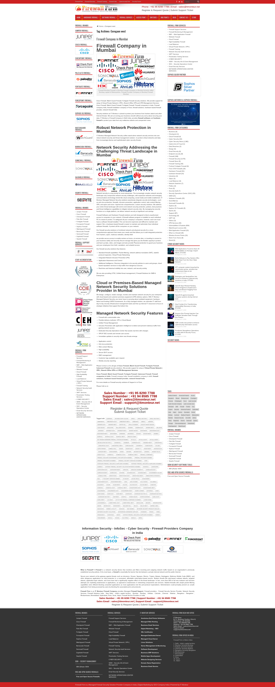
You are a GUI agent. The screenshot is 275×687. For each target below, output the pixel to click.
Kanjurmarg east (113, 490)
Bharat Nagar (133, 430)
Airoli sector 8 (154, 418)
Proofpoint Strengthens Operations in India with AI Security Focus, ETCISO (187, 332)
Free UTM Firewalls (175, 168)
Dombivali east (120, 454)
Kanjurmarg (101, 490)
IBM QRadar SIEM (175, 468)
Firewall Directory (90, 1)
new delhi (188, 417)
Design (171, 149)
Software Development (149, 649)
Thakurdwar (101, 517)
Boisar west (147, 433)
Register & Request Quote (155, 10)
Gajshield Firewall (82, 236)
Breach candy (132, 436)
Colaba (157, 445)
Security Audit (173, 191)
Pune (170, 188)
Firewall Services (126, 17)
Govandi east (131, 472)
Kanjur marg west (149, 487)
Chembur (126, 442)
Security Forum (136, 1)
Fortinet (188, 406)
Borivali (99, 436)
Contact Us (183, 17)
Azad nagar (101, 427)
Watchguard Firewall (83, 229)
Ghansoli (146, 466)
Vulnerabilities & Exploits (177, 225)
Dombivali (110, 454)
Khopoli (123, 496)
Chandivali (117, 442)
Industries (172, 176)
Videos (171, 220)
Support (171, 213)
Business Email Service (149, 666)
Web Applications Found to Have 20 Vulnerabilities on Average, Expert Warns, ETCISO (187, 250)
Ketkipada (150, 490)
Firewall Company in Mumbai (112, 39)
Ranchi (182, 420)
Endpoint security (175, 154)
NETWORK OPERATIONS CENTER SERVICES (83, 415)
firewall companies (146, 454)
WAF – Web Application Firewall (179, 34)
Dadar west (147, 448)
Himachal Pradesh (185, 409)
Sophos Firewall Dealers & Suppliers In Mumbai (138, 514)
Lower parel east (114, 502)
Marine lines (154, 505)
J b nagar (126, 478)
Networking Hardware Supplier (128, 511)
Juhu (125, 481)
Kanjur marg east (135, 487)
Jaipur (171, 178)
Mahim (99, 505)
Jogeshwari (145, 478)
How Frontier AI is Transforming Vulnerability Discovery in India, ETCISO (186, 306)
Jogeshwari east (102, 481)
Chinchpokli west (117, 445)
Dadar (121, 448)
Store (194, 17)
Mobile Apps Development (150, 656)
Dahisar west (102, 451)
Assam (193, 395)
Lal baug (110, 499)
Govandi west (142, 472)
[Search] (198, 1)
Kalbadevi (100, 484)
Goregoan (113, 472)
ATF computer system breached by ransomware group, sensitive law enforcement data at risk (187, 269)
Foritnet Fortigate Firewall (177, 166)
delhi (177, 406)
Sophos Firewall (81, 226)
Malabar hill (127, 505)
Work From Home (175, 238)
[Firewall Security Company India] (96, 11)
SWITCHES (153, 17)
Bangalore (171, 398)
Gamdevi (99, 466)
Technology (173, 215)
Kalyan (125, 484)
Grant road (112, 475)
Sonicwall (188, 420)
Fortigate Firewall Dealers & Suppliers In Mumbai (112, 463)
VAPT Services (81, 392)
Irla (98, 478)
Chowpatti (139, 445)
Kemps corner (139, 490)
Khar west (119, 493)
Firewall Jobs (113, 1)
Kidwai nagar (133, 496)
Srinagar (170, 423)
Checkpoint (172, 134)
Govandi (121, 472)
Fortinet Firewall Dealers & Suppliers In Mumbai (146, 463)
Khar (157, 490)
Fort (145, 460)
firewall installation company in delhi (140, 376)
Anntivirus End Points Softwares (153, 618)
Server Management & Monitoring (153, 646)
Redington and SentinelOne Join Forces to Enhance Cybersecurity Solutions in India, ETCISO (186, 278)
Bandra (130, 427)
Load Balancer (81, 379)
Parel (158, 511)
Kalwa (108, 484)
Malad (136, 505)
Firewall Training (102, 1)
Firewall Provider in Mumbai (143, 457)
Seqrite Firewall (81, 239)
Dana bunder (113, 451)
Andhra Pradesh (172, 395)
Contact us (105, 366)
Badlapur (110, 427)
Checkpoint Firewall (83, 217)
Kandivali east (110, 487)
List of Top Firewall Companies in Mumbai (128, 499)
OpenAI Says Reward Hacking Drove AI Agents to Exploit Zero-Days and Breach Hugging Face (186, 287)
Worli (140, 517)
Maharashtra (157, 502)
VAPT (171, 218)
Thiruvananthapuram (180, 423)
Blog (174, 17)
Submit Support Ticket (181, 10)
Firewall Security (174, 159)
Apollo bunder (133, 424)
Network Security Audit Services (179, 52)
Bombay (156, 433)
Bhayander (113, 433)
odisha (194, 417)
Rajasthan (176, 420)
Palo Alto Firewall (82, 219)
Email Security (174, 151)
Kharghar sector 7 (104, 496)
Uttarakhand (191, 423)
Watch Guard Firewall (137, 366)
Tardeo (157, 514)
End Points (165, 17)
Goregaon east (151, 469)
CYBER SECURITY (82, 399)
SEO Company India (161, 685)
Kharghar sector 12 (140, 493)
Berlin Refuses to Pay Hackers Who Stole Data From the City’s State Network (187, 260)
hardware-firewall (175, 173)
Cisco (184, 401)
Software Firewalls (175, 198)
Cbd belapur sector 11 (104, 442)
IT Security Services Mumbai (111, 478)
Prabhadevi (101, 514)
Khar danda (101, 493)
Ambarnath (100, 421)
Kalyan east (133, 484)
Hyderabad (195, 409)
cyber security (192, 401)
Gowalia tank (102, 475)
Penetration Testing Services (178, 56)
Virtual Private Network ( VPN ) (179, 47)
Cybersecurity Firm (124, 1)
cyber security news (189, 404)
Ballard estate (120, 427)
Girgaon (125, 469)
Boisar (138, 433)
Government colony (155, 472)
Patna (169, 420)
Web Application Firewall (177, 230)
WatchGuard (182, 426)
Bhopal (177, 398)
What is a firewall (174, 233)
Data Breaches (174, 146)
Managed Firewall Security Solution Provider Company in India (113, 685)
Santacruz (110, 514)
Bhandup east (110, 430)
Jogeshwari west (116, 481)
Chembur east (136, 442)
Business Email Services (150, 625)
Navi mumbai (130, 508)
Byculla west (154, 439)
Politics (171, 186)
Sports (171, 210)
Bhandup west (122, 430)
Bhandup (101, 430)
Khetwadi (116, 496)
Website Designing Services (151, 659)
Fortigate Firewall (152, 366)
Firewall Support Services (177, 29)
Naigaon (121, 508)
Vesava (117, 517)
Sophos (171, 206)
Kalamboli (153, 481)
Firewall (171, 156)
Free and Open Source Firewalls (179, 476)
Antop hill (122, 424)
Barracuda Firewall (82, 231)
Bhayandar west (102, 433)
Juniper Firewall (81, 212)
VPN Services (173, 223)
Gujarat (170, 409)
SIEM (171, 196)
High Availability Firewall (177, 42)
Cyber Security (174, 139)
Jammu (180, 412)
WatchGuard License (176, 228)
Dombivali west (133, 454)
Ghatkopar (154, 466)
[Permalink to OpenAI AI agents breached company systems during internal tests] (171, 300)
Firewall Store (173, 161)
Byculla (133, 439)
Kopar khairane (145, 496)
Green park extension (153, 475)
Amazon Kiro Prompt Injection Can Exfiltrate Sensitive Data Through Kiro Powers (187, 315)
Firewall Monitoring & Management (181, 32)
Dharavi (146, 451)
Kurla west (100, 499)
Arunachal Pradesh (184, 395)
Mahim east (107, 505)
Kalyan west (144, 484)
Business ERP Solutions (150, 652)
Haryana (176, 409)
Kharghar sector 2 (156, 493)
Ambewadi (135, 421)
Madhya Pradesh (185, 415)
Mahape (148, 502)
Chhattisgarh (178, 401)
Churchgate (149, 445)
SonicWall (172, 201)
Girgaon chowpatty (137, 469)
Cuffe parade (101, 448)
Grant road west (137, 475)
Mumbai (170, 417)
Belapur (159, 427)
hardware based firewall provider (116, 378)
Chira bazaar (129, 445)
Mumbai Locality (111, 508)
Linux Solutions (147, 642)
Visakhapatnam (172, 426)
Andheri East (101, 424)
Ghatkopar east (102, 469)
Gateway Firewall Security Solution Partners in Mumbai (122, 466)
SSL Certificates (147, 632)
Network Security (179, 417)
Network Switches (175, 183)
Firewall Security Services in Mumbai (130, 460)
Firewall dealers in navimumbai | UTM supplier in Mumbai (114, 457)
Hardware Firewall (91, 17)
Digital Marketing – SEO (149, 628)
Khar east (110, 493)
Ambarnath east (112, 421)
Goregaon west (102, 472)
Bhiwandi (122, 433)
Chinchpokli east (103, 445)
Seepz (118, 514)
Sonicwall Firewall (82, 234)
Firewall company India (119, 376)
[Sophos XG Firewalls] (83, 120)
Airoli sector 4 (142, 418)
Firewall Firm (79, 1)
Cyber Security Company (175, 404)
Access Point (141, 17)
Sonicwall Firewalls (175, 203)
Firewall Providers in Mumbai (106, 460)
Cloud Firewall (81, 372)
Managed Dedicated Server (151, 635)
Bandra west (150, 427)
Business (172, 131)
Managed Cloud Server (149, 639)
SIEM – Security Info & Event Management (183, 61)
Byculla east (143, 439)
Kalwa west (116, 484)
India (169, 412)
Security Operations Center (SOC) (180, 193)
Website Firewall (82, 369)
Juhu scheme (134, 481)
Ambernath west (125, 421)
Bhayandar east (155, 430)
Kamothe (153, 484)
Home (78, 17)
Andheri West (112, 424)
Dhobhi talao (156, 451)
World (171, 240)
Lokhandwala (101, 502)
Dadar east (129, 448)
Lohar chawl (148, 499)
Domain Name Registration (151, 663)
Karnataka (186, 412)
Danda (122, 451)
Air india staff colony (121, 418)
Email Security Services (84, 410)
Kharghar (129, 493)
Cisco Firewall (123, 366)
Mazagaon (100, 508)
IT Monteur (184, 685)
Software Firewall (108, 17)
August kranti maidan (147, 424)
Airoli (133, 418)
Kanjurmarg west (126, 490)
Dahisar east (158, 448)
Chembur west (147, 442)
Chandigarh (194, 398)
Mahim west (116, 505)
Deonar (128, 451)
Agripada (109, 418)
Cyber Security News (176, 141)
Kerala (193, 412)
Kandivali (100, 487)
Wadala (133, 517)
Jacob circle (135, 478)
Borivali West (120, 436)
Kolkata (170, 415)
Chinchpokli (158, 442)
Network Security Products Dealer (148, 508)
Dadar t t (138, 448)
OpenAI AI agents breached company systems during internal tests (186, 297)
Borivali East (109, 436)
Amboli (143, 421)
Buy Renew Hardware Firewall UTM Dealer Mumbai (112, 439)
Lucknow (176, 415)
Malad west (144, 505)
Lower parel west (128, 502)
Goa (193, 406)
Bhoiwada (131, 433)
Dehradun (171, 406)
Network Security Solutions (106, 511)
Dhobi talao (101, 454)
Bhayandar (143, 430)
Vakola (110, 517)
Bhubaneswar (185, 398)
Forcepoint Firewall (82, 224)
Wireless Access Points (176, 235)
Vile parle (125, 517)
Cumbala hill (112, 448)
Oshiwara (144, 511)
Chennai (170, 401)
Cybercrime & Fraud (176, 144)
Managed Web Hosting (149, 622)
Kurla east (156, 496)
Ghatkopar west (115, 469)
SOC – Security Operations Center (180, 64)
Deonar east (138, 451)
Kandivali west (122, 487)
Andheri (150, 421)
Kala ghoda (143, 481)
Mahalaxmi (140, 502)
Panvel (151, 511)
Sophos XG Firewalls (176, 208)
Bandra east (139, 427)
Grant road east (124, 475)
